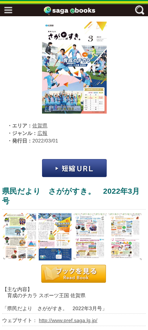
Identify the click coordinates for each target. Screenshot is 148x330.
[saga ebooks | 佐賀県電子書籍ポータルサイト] (75, 10)
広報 (42, 133)
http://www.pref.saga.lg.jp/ (68, 320)
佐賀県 (39, 125)
